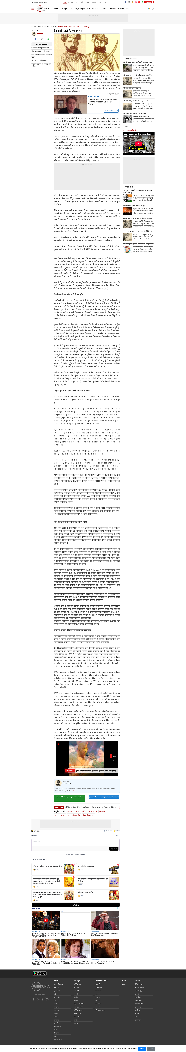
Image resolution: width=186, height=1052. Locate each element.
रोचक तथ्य (129, 187)
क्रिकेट (104, 8)
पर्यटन (76, 1000)
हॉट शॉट (76, 987)
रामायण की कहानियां (74, 815)
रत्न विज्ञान (137, 1020)
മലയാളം (93, 2)
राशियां (137, 994)
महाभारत (97, 1000)
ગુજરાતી (105, 2)
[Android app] (39, 973)
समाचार (55, 8)
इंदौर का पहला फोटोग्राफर (39, 60)
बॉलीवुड (64, 8)
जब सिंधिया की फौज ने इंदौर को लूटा (134, 205)
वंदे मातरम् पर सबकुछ (78, 8)
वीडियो (127, 126)
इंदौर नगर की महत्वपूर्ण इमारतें (132, 88)
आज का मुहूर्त (138, 991)
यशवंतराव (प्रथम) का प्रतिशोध (40, 48)
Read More (70, 770)
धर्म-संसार (102, 811)
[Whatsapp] (142, 2)
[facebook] (125, 2)
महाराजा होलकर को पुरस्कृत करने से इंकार (41, 65)
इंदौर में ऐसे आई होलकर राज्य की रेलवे (134, 113)
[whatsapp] (47, 39)
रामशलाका (138, 1007)
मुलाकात (76, 1023)
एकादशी (97, 984)
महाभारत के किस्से (60, 815)
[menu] (33, 8)
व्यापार (56, 1036)
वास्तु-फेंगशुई (138, 1000)
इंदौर (55, 1000)
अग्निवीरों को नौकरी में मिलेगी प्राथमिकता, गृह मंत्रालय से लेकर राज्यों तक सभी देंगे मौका (90, 807)
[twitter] (128, 2)
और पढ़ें (74, 791)
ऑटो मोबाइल (57, 1026)
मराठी (81, 2)
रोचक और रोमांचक (88, 815)
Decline (151, 1048)
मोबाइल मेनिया (58, 1039)
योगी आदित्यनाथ (58, 984)
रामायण (97, 997)
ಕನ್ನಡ (99, 2)
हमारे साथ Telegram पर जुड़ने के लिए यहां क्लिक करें (104, 797)
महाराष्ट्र (56, 1017)
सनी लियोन (77, 1017)
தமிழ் (76, 2)
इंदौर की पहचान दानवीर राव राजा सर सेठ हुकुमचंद (138, 244)
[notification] (153, 8)
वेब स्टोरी (76, 991)
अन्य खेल (124, 984)
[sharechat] (132, 2)
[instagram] (135, 2)
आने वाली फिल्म (78, 1007)
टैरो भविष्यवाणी (139, 1004)
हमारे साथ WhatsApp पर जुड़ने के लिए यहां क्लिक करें (70, 798)
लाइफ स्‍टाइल (93, 811)
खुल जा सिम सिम (79, 1004)
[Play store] (149, 8)
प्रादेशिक (56, 1004)
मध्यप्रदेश (56, 1007)
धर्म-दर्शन (97, 1007)
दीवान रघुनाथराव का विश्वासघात (40, 51)
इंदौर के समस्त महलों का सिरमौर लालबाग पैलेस (137, 62)
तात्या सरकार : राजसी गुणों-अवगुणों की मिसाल (137, 231)
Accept (142, 1048)
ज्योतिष (112, 8)
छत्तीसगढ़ (56, 1010)
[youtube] (139, 2)
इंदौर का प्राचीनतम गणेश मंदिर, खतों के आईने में (137, 75)
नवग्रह (136, 1017)
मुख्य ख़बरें (57, 991)
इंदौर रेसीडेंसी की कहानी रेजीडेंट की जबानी (41, 56)
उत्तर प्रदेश (56, 987)
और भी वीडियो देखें (129, 130)
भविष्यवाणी (98, 987)
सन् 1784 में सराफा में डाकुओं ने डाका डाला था (137, 218)
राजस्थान (56, 1020)
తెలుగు (87, 2)
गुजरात (56, 1013)
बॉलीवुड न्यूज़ (77, 984)
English (70, 2)
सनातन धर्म (98, 991)
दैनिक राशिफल (139, 984)
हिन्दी (65, 2)
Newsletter (148, 2)
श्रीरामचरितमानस (123, 8)
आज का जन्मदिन (139, 987)
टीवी (75, 1020)
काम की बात (57, 1023)
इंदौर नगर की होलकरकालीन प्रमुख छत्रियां (136, 101)
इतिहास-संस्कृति (51, 26)
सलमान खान (77, 1013)
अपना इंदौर (41, 26)
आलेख (76, 997)
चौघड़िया (137, 1010)
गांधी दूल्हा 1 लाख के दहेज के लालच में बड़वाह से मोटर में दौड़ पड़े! (137, 191)
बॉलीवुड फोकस (78, 1010)
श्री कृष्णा (97, 994)
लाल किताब (138, 997)
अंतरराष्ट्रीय (57, 997)
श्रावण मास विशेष (93, 8)
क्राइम (55, 1030)
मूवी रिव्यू (76, 994)
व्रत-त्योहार (98, 1004)
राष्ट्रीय (55, 994)
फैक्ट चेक (56, 1033)
